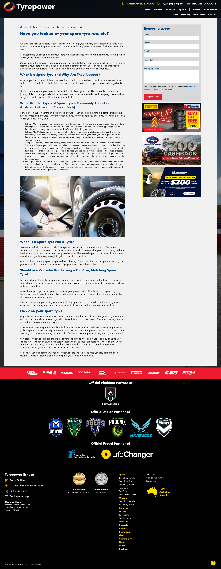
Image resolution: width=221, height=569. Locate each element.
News (195, 14)
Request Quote (152, 96)
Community (185, 14)
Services (170, 9)
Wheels (158, 9)
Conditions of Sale (35, 565)
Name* (147, 34)
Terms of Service (160, 89)
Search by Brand (126, 484)
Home (25, 27)
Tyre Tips (123, 491)
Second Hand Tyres (127, 494)
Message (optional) (152, 68)
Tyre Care (123, 488)
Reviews (212, 14)
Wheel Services (126, 521)
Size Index (150, 474)
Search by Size (125, 481)
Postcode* (148, 60)
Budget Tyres (151, 481)
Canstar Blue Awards (155, 477)
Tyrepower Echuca (140, 3)
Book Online (210, 9)
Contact (196, 9)
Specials (183, 9)
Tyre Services (125, 518)
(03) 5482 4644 (173, 3)
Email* (147, 51)
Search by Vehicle (127, 478)
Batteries (122, 511)
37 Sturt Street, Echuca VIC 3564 (26, 485)
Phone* (147, 42)
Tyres (147, 9)
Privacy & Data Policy (20, 565)
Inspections (124, 514)
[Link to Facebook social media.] (213, 563)
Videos (203, 14)
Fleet (175, 14)
